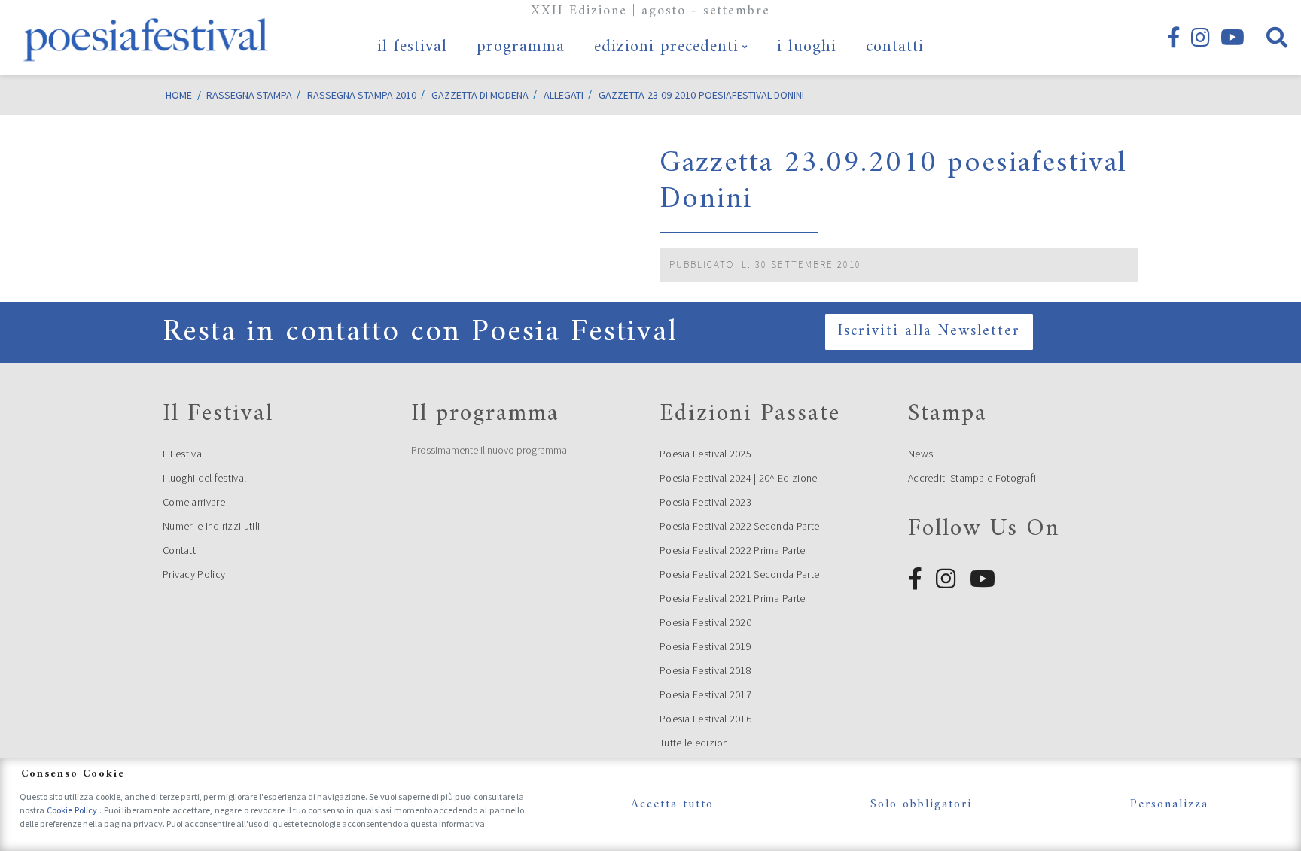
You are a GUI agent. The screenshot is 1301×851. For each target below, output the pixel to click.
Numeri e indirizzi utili (211, 526)
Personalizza (1169, 804)
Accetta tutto (672, 804)
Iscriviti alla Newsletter (929, 331)
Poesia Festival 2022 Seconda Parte (739, 526)
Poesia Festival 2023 (705, 502)
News (920, 453)
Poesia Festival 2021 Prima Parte (733, 598)
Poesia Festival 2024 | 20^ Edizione (739, 478)
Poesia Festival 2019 (705, 646)
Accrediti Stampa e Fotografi (972, 478)
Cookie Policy (73, 810)
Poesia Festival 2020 (705, 622)
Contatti (180, 550)
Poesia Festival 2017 (705, 694)
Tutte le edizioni (695, 742)
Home (179, 95)
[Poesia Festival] (147, 37)
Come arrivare (194, 502)
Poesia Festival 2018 (705, 670)
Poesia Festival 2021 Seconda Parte (739, 574)
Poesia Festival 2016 (705, 718)
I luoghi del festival (204, 478)
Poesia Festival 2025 (705, 453)
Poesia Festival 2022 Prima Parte (733, 550)
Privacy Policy (194, 574)
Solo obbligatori (921, 804)
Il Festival (183, 453)
